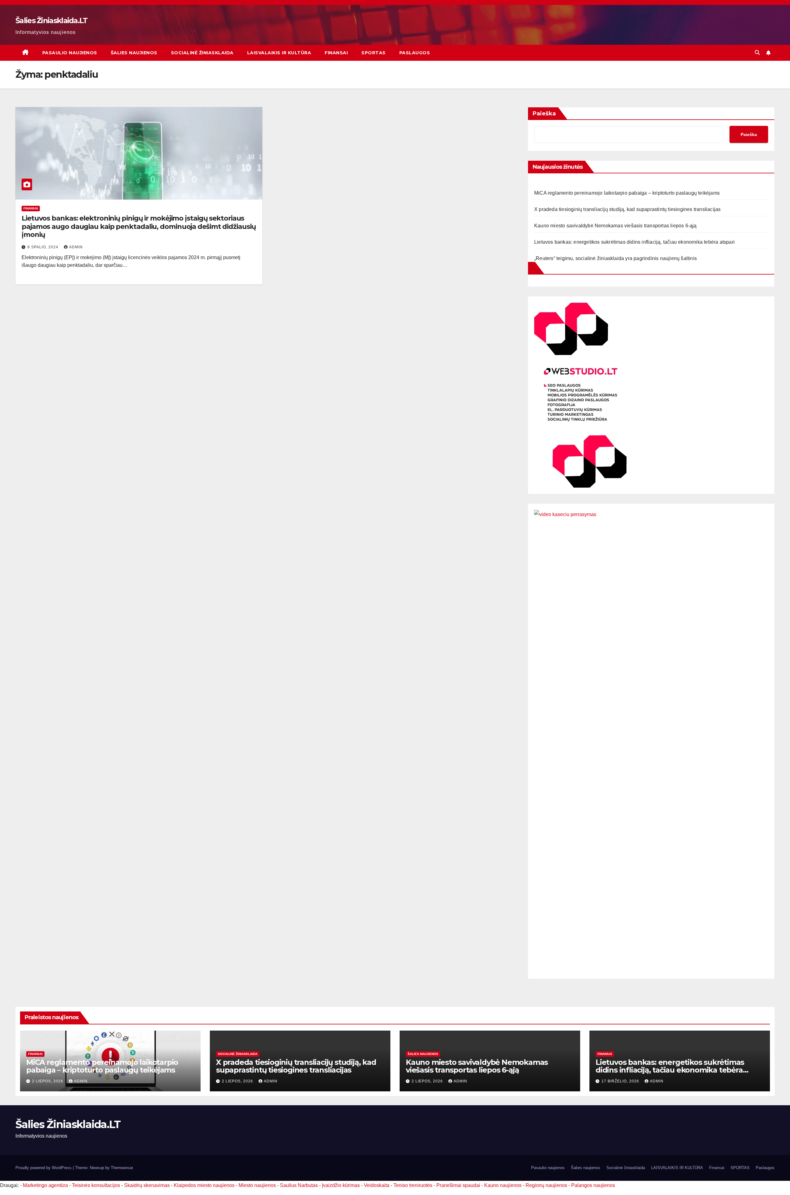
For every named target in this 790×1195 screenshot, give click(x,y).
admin (76, 247)
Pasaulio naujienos (69, 53)
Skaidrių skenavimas (147, 1185)
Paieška (544, 113)
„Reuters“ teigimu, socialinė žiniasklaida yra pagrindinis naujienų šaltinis (615, 258)
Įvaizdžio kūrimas (341, 1185)
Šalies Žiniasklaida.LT (51, 20)
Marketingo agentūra (45, 1185)
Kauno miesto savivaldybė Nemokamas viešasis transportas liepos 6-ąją (615, 225)
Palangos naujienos (593, 1185)
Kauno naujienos (503, 1185)
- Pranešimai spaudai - (459, 1185)
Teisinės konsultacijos (96, 1185)
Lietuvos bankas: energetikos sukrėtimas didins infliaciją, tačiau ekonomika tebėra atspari (634, 242)
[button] (757, 52)
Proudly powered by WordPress (44, 1167)
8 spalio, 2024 (43, 247)
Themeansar (122, 1167)
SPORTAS (373, 53)
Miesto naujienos (257, 1185)
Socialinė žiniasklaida (202, 53)
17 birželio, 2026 (620, 1081)
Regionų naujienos (546, 1185)
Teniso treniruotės (412, 1185)
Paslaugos (414, 53)
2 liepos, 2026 (48, 1081)
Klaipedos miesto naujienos (204, 1185)
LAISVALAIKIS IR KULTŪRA (279, 53)
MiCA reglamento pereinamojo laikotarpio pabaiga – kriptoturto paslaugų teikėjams (627, 193)
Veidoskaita (376, 1185)
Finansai (336, 53)
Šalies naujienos (134, 53)
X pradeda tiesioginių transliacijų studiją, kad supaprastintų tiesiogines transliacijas (627, 209)
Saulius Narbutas (299, 1185)
